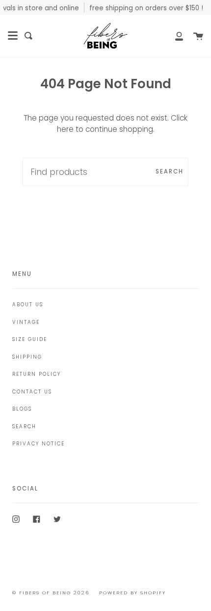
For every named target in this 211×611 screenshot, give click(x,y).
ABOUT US (27, 304)
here (65, 129)
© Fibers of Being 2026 (50, 592)
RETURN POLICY (36, 374)
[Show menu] (12, 36)
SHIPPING (27, 357)
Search (170, 171)
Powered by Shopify (132, 592)
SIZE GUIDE (29, 339)
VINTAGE (26, 322)
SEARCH (24, 426)
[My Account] (174, 36)
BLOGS (22, 409)
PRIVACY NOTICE (38, 443)
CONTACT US (32, 392)
